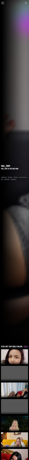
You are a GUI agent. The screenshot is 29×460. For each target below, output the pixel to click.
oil (2, 179)
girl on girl (4, 177)
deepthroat (13, 179)
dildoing (16, 177)
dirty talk (10, 177)
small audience (23, 177)
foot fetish (6, 179)
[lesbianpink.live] (2, 3)
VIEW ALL (25, 346)
